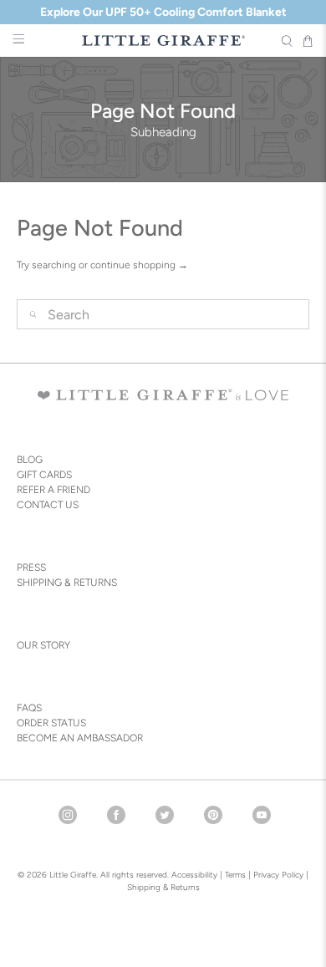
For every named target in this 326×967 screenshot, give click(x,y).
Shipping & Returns (163, 887)
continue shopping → (139, 265)
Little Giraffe (72, 874)
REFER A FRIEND (53, 490)
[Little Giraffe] (163, 40)
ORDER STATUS (51, 723)
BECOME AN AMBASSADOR (80, 738)
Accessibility (194, 874)
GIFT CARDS (44, 475)
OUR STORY (43, 645)
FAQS (29, 708)
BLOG (30, 460)
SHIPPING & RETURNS (67, 582)
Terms (235, 874)
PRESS (31, 567)
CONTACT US (48, 505)
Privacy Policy (277, 874)
